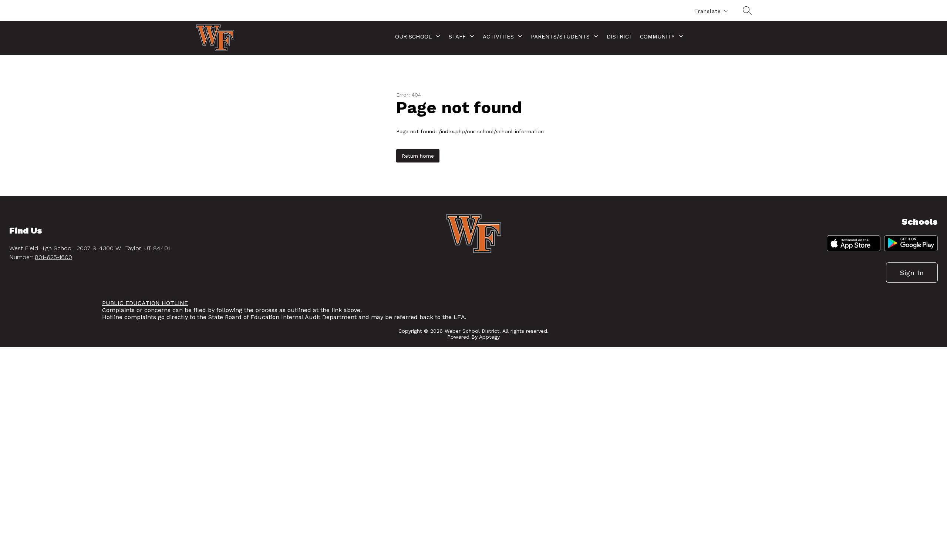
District (620, 36)
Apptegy (489, 337)
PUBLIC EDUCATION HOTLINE (145, 302)
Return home (418, 156)
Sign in (912, 272)
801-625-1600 (53, 257)
